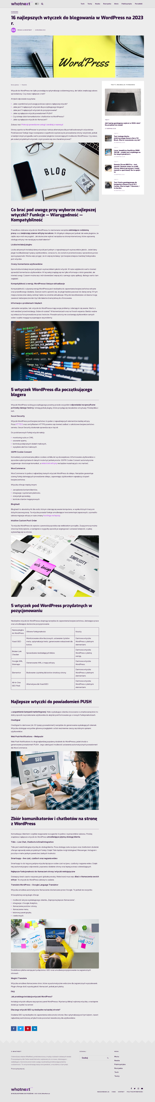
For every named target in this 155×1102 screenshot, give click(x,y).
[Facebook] (131, 1088)
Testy (90, 4)
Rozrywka (107, 4)
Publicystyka (127, 4)
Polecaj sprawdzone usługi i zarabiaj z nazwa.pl (42, 124)
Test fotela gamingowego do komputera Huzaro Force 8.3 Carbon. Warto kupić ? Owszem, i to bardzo (126, 185)
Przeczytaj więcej (17, 1069)
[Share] (13, 1028)
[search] (108, 1058)
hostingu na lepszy (51, 515)
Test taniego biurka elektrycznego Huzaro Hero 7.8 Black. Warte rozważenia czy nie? (127, 138)
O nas (114, 1092)
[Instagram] (138, 1088)
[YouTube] (142, 1088)
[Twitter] (135, 1088)
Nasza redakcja (103, 1092)
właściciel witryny (49, 463)
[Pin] (28, 1028)
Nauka (97, 4)
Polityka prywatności (135, 1092)
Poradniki (138, 4)
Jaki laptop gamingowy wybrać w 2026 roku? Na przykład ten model (122, 124)
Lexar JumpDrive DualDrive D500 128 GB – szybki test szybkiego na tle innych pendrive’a (127, 152)
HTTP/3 (19, 424)
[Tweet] (21, 1028)
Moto (116, 4)
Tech (82, 4)
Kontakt (121, 1092)
